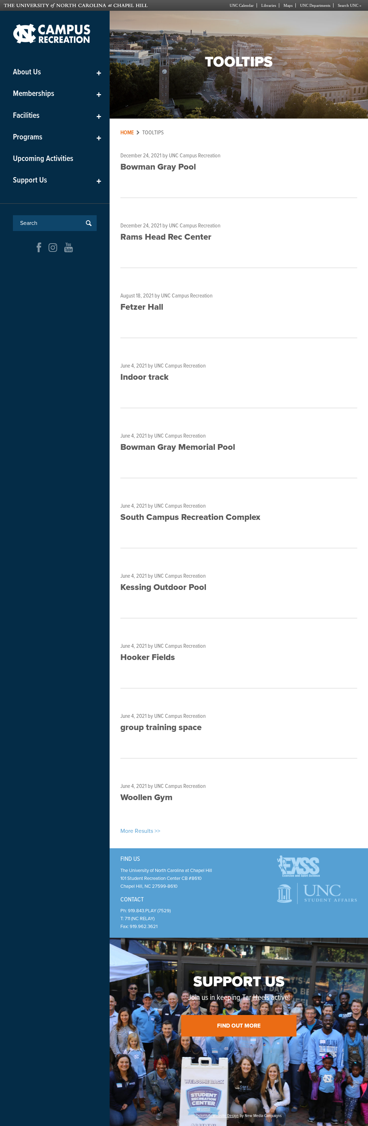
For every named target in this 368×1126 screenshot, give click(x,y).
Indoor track (144, 377)
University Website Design (217, 1116)
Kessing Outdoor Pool (163, 587)
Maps (288, 5)
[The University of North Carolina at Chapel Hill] (94, 5)
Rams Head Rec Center (165, 237)
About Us (57, 72)
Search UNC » (350, 5)
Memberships (57, 94)
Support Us (57, 180)
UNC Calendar (242, 5)
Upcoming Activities (43, 159)
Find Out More (239, 1026)
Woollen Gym (146, 797)
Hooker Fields (147, 657)
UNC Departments (315, 5)
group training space (161, 727)
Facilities (57, 116)
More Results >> (140, 831)
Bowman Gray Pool (158, 167)
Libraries (268, 5)
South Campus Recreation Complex (190, 517)
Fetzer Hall (141, 307)
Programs (57, 137)
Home (127, 133)
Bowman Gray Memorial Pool (177, 447)
